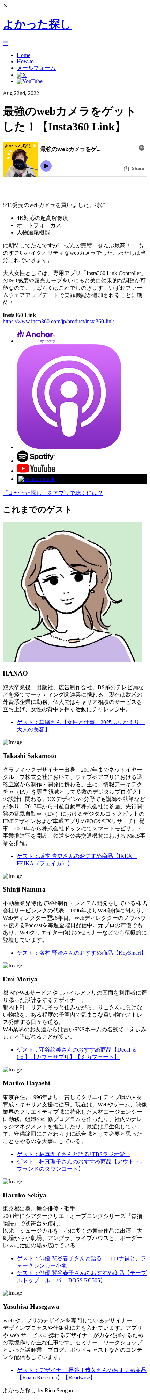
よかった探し (37, 24)
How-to (25, 61)
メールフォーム (36, 68)
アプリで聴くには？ (53, 493)
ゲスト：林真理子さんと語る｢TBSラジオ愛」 (73, 1154)
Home (23, 55)
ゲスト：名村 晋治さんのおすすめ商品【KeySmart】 (82, 953)
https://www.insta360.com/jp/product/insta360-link (58, 321)
